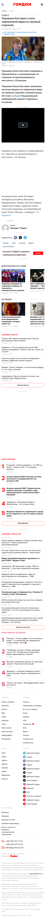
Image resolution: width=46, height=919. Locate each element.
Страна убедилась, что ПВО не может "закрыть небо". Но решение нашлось (24, 467)
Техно (4, 724)
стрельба (22, 243)
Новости (5, 697)
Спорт (11, 11)
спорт (14, 243)
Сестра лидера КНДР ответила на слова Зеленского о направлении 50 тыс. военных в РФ (24, 479)
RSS (28, 792)
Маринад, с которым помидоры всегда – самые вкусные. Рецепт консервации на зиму (24, 673)
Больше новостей (23, 627)
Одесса (4, 760)
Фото (25, 728)
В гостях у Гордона (30, 709)
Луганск (5, 779)
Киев (3, 753)
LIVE (24, 720)
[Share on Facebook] (15, 237)
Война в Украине (8, 702)
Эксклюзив (27, 724)
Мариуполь (6, 775)
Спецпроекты (28, 743)
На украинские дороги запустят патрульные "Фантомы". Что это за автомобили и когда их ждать (21, 610)
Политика (5, 705)
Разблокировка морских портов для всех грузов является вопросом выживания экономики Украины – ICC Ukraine (22, 620)
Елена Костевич (8, 246)
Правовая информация (10, 823)
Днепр (4, 771)
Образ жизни (7, 728)
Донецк (4, 764)
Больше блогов (23, 385)
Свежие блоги (10, 335)
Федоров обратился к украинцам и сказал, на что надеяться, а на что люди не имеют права (25, 513)
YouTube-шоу (28, 739)
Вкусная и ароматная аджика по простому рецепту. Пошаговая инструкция (24, 663)
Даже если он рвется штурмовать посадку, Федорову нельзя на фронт (20, 359)
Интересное (6, 739)
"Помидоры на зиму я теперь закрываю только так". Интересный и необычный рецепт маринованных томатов (23, 652)
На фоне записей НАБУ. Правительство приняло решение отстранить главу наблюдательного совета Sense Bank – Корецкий (23, 491)
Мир (3, 713)
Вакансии (5, 812)
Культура (5, 720)
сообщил (16, 96)
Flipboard (30, 788)
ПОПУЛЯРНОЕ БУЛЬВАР (14, 633)
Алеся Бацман (32, 780)
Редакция (5, 816)
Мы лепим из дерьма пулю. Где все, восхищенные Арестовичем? (20, 339)
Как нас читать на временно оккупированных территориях (8, 830)
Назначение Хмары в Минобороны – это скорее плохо (21, 503)
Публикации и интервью (32, 705)
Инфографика (7, 735)
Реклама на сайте (8, 820)
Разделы (26, 697)
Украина (6, 243)
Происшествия (7, 731)
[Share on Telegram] (25, 237)
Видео (25, 731)
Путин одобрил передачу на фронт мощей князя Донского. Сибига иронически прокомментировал (22, 542)
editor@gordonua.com (14, 848)
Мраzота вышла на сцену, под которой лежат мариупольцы (20, 377)
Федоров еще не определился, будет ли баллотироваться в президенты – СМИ (18, 575)
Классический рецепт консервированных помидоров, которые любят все (11, 320)
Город (4, 748)
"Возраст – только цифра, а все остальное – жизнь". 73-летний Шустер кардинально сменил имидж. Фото (25, 640)
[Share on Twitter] (20, 237)
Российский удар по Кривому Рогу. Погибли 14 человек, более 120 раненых (22, 593)
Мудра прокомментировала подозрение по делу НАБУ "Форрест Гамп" (21, 559)
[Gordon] (22, 5)
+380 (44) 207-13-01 (13, 841)
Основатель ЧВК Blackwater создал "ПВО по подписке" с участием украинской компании (21, 567)
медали (30, 243)
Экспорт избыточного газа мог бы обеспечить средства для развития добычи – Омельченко (21, 551)
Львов (4, 756)
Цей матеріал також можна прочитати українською (20, 33)
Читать (38, 253)
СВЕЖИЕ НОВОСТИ (11, 534)
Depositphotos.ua (36, 873)
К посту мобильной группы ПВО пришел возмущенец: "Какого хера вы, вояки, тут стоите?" (23, 349)
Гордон (4, 11)
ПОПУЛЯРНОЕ (9, 459)
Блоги (25, 713)
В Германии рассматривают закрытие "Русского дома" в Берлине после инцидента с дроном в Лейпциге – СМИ (22, 584)
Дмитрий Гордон (33, 753)
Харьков (5, 768)
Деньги (4, 709)
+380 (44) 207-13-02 (14, 844)
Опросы (26, 735)
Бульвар (7, 299)
